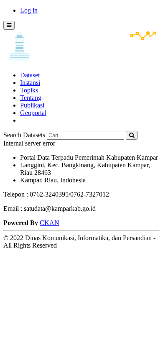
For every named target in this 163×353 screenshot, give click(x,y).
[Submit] (132, 135)
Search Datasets (24, 134)
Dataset (30, 75)
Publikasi (32, 105)
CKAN (49, 222)
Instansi (30, 82)
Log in (29, 10)
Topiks (29, 90)
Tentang (30, 97)
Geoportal (33, 112)
